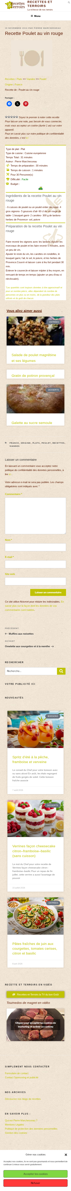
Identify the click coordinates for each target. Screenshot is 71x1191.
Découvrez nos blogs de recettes (23, 1099)
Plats (19, 79)
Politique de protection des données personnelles (31, 1128)
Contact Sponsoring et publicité (21, 1077)
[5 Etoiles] (17, 117)
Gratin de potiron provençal (33, 375)
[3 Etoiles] (11, 117)
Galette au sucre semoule (32, 423)
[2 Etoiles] (9, 117)
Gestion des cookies (16, 1132)
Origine (9, 84)
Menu (37, 16)
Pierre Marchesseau (47, 28)
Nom (8, 539)
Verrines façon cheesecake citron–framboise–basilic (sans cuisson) (33, 851)
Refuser (35, 1183)
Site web (10, 574)
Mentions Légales (14, 1124)
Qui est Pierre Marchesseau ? (21, 1120)
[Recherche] (61, 671)
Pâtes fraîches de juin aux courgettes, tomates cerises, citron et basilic (34, 948)
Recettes (10, 79)
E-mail (9, 557)
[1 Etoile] (6, 117)
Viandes (30, 79)
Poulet (42, 79)
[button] (66, 1154)
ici (27, 137)
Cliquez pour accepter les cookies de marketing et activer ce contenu (35, 1024)
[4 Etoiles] (14, 117)
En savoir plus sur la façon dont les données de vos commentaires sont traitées (34, 605)
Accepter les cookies (35, 1173)
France (18, 84)
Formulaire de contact (16, 1073)
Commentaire (13, 494)
